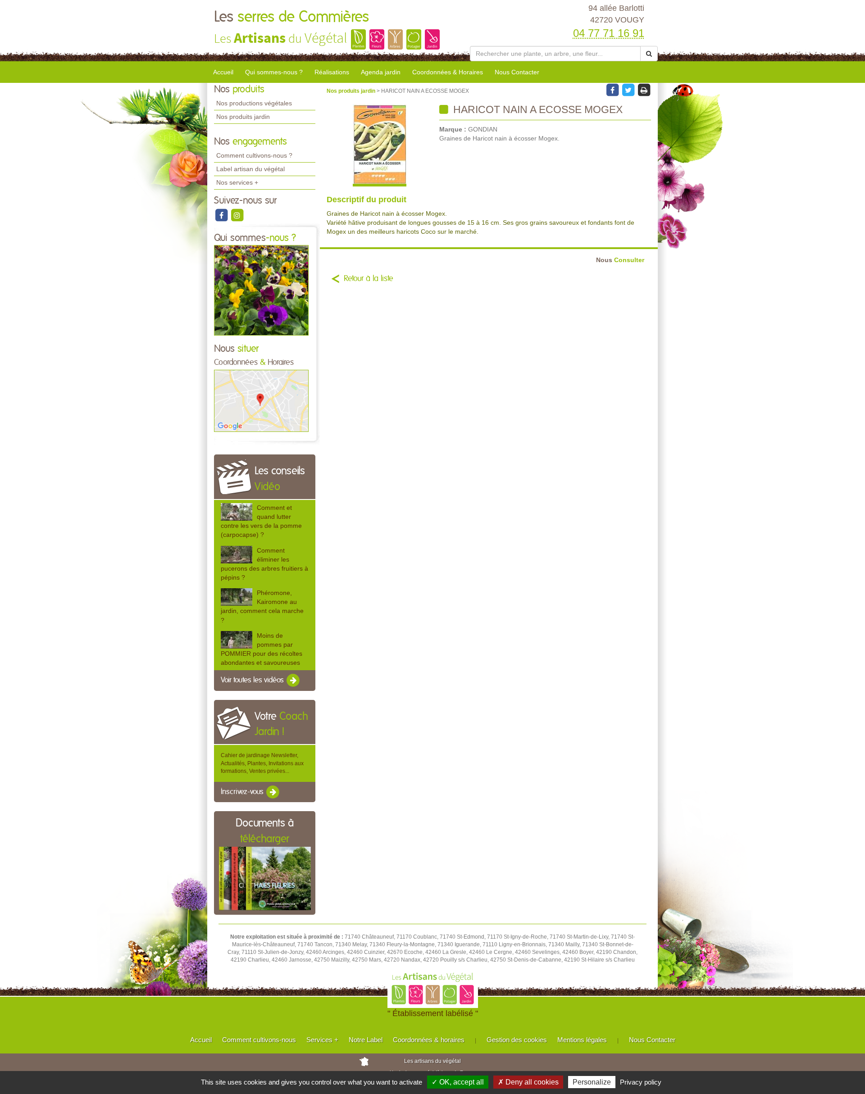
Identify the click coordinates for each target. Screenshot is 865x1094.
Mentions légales (582, 1040)
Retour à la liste (368, 279)
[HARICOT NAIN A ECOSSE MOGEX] (379, 145)
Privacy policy (640, 1082)
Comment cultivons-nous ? (254, 155)
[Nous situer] (261, 400)
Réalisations (331, 72)
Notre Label (365, 1040)
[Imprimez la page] (644, 89)
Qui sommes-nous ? (274, 72)
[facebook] (222, 215)
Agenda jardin (381, 72)
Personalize (592, 1082)
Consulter (620, 260)
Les (291, 17)
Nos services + (237, 182)
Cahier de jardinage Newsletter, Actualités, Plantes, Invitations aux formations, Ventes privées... (262, 763)
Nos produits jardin (243, 116)
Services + (322, 1040)
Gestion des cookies (517, 1040)
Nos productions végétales (254, 103)
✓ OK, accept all (458, 1082)
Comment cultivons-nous (259, 1040)
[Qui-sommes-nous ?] (261, 290)
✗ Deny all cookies (528, 1082)
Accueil (223, 72)
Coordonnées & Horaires (447, 72)
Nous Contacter (517, 72)
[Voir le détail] (236, 512)
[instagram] (237, 215)
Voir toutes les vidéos (253, 680)
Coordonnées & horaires (428, 1040)
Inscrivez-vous (243, 791)
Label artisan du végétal (250, 168)
